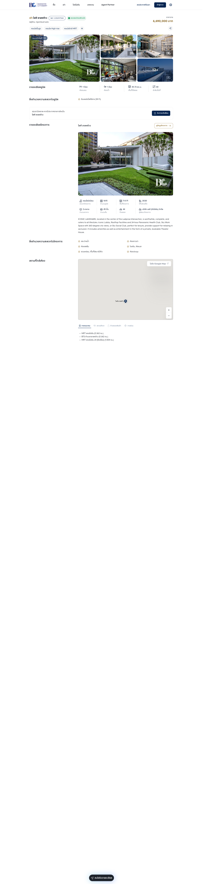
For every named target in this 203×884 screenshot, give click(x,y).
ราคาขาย (169, 17)
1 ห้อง (85, 87)
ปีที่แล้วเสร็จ (143, 204)
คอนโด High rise (52, 28)
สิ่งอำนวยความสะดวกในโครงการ (45, 242)
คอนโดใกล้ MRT (70, 28)
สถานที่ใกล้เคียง (37, 261)
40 (157, 87)
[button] (125, 301)
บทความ (90, 4)
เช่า (64, 4)
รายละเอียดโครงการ (39, 125)
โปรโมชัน (76, 4)
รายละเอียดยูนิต (37, 87)
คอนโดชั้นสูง (36, 28)
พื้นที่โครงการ (124, 204)
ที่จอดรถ (123, 212)
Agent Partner (108, 4)
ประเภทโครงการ (85, 204)
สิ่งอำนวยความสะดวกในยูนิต (43, 99)
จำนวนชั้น (103, 212)
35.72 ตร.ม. (137, 87)
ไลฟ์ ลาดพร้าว (84, 125)
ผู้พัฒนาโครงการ (144, 212)
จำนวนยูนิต (104, 204)
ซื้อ (54, 4)
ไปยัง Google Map (158, 263)
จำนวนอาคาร (84, 212)
